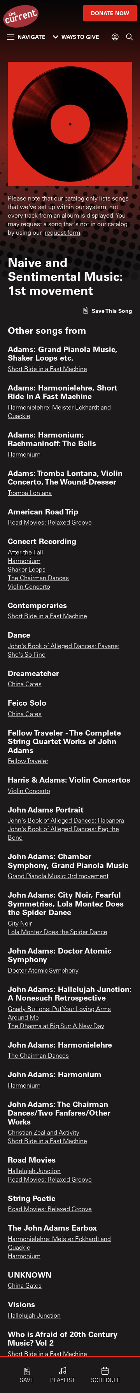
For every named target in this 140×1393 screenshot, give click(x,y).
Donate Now (110, 13)
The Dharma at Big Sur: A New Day (56, 1026)
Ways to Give (80, 36)
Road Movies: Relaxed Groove (50, 523)
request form (62, 233)
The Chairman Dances (38, 578)
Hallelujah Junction (34, 1171)
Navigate (32, 36)
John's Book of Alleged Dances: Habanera (66, 821)
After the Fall (25, 553)
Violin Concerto (29, 587)
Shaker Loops (27, 570)
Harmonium (24, 455)
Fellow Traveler (28, 761)
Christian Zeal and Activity (43, 1133)
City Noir (20, 924)
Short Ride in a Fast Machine (47, 369)
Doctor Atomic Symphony (43, 971)
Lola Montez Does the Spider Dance (57, 932)
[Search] (129, 37)
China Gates (25, 685)
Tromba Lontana (30, 493)
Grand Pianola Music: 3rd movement (58, 876)
